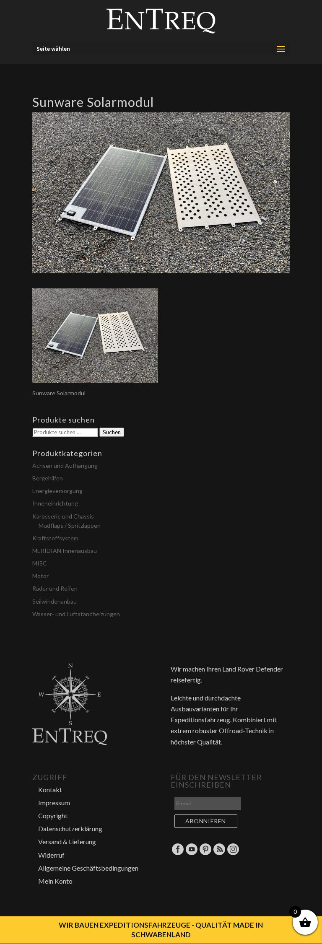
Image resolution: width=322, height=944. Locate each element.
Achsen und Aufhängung (65, 465)
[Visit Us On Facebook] (177, 853)
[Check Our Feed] (219, 853)
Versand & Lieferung (67, 841)
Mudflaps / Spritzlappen (70, 525)
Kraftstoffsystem (55, 538)
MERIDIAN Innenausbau (64, 550)
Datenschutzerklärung (70, 828)
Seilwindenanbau (54, 601)
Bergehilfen (47, 478)
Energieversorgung (57, 490)
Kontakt (50, 790)
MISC (39, 563)
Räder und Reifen (55, 588)
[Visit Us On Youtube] (191, 853)
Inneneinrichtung (55, 503)
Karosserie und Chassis (63, 516)
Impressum (54, 803)
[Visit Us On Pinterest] (205, 853)
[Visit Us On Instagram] (233, 853)
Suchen (112, 432)
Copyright (53, 816)
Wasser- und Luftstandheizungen (76, 613)
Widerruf (51, 855)
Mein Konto (55, 881)
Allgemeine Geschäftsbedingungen (88, 868)
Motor (40, 575)
